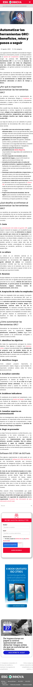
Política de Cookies (27, 684)
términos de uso (19, 538)
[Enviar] (31, 505)
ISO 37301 (27, 681)
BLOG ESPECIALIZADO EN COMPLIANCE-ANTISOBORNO (15, 6)
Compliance (26, 98)
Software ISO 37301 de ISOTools (21, 459)
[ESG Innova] (12, 677)
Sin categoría (18, 49)
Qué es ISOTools (12, 681)
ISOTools (3, 681)
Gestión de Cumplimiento (11, 57)
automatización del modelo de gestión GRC (14, 228)
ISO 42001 (4, 683)
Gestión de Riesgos (18, 399)
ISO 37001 (20, 681)
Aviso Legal (5, 684)
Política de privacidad (15, 684)
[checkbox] (16, 540)
